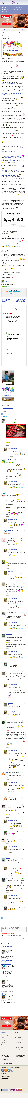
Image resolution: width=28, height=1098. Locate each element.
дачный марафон (7, 272)
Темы (16, 1032)
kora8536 (8, 878)
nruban (7, 839)
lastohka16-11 (9, 671)
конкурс (14, 272)
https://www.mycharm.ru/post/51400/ (15, 160)
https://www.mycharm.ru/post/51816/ (9, 170)
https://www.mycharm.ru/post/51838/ (13, 178)
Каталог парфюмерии (20, 1053)
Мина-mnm (8, 583)
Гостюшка (10, 32)
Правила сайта (5, 1078)
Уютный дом (19, 32)
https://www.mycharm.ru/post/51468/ (9, 175)
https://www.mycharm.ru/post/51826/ (13, 157)
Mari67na (8, 493)
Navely (7, 560)
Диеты (2, 1044)
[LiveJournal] (11, 1070)
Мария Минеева (4, 1082)
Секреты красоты (18, 1034)
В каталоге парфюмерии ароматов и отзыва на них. (20, 1057)
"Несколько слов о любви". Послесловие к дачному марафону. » (21, 300)
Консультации (4, 1042)
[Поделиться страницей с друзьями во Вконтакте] (4, 291)
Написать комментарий (8, 408)
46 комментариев (6, 286)
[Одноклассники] (5, 1070)
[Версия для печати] (14, 295)
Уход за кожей (17, 9)
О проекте (4, 1073)
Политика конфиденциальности (9, 1079)
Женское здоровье (19, 1047)
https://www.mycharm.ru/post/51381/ (13, 156)
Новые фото (4, 1037)
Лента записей (4, 1035)
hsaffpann (8, 419)
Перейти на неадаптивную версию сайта (14, 29)
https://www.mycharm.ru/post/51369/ (15, 147)
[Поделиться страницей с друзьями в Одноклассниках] (3, 291)
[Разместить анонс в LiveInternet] (12, 291)
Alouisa (7, 538)
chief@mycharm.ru (12, 1082)
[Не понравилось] (21, 419)
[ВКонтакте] (2, 1070)
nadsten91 (8, 858)
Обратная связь (5, 1075)
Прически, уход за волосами (21, 1040)
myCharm (3, 1032)
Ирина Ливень (9, 634)
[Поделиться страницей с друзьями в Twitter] (7, 291)
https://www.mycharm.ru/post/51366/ (9, 83)
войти (4, 935)
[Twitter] (8, 1070)
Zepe (7, 612)
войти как (9, 938)
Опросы (3, 1045)
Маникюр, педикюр (18, 7)
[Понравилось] (22, 419)
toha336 (7, 459)
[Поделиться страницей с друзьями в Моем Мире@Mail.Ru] (6, 291)
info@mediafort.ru (4, 1087)
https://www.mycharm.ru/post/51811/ (9, 164)
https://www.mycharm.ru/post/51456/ (16, 166)
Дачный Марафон (9, 274)
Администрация (5, 1076)
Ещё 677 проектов (7, 313)
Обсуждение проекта (14, 1096)
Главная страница (5, 1034)
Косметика (3, 7)
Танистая (8, 721)
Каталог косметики (6, 1053)
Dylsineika (8, 805)
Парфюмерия (4, 9)
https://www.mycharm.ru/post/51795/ (9, 151)
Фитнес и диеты (18, 1049)
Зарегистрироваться (7, 933)
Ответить (7, 445)
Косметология (18, 1042)
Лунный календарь (5, 1040)
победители (19, 272)
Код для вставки (14, 293)
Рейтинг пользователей (6, 1039)
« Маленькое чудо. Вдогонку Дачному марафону (5, 300)
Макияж (16, 1044)
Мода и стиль (18, 1035)
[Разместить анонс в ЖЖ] (17, 291)
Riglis (7, 772)
